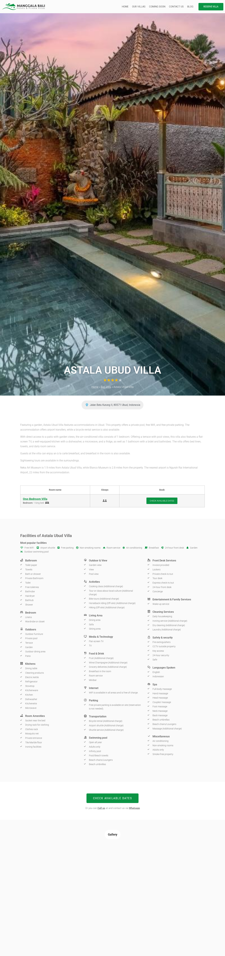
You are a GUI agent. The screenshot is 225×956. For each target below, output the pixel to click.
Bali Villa (106, 386)
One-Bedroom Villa (35, 499)
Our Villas (138, 6)
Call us (101, 808)
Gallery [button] (112, 834)
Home (125, 6)
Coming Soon (157, 6)
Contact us (176, 6)
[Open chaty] (215, 947)
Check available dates (162, 501)
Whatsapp (134, 808)
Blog (190, 6)
